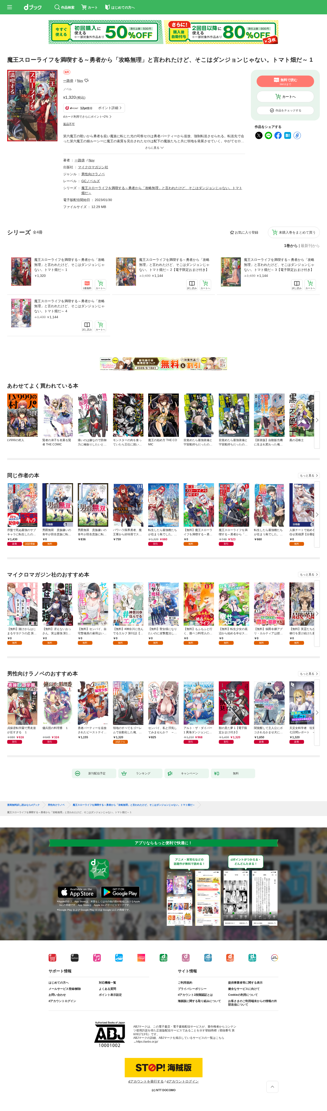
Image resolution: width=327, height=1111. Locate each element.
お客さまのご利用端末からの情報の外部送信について (252, 1003)
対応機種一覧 (107, 982)
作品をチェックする (288, 110)
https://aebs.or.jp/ (147, 1041)
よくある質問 (107, 989)
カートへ (289, 97)
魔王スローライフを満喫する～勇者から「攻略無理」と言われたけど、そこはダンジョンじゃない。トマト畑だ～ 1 (69, 265)
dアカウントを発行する (146, 1081)
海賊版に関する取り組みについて (199, 1001)
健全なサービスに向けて (244, 989)
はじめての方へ (59, 982)
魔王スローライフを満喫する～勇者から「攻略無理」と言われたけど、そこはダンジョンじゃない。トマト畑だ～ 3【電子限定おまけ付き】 (279, 265)
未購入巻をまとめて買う (297, 232)
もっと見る (307, 475)
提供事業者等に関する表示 (245, 982)
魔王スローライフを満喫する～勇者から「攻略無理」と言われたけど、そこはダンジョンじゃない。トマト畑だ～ (134, 805)
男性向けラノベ (93, 174)
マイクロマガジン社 (93, 167)
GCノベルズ (90, 181)
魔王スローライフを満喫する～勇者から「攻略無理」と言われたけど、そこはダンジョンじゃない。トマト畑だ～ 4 (69, 306)
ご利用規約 (185, 982)
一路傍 (68, 80)
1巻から (291, 246)
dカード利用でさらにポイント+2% (85, 116)
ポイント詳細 (108, 108)
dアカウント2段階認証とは (195, 994)
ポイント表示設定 (110, 994)
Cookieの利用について (243, 994)
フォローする (86, 80)
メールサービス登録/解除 (65, 989)
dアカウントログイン (62, 1001)
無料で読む (288, 82)
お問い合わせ (57, 994)
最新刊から (310, 246)
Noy (80, 80)
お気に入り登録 (246, 232)
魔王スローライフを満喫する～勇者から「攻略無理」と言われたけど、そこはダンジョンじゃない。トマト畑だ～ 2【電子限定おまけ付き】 (174, 265)
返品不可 (69, 124)
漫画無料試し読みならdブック (23, 805)
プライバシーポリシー (192, 989)
